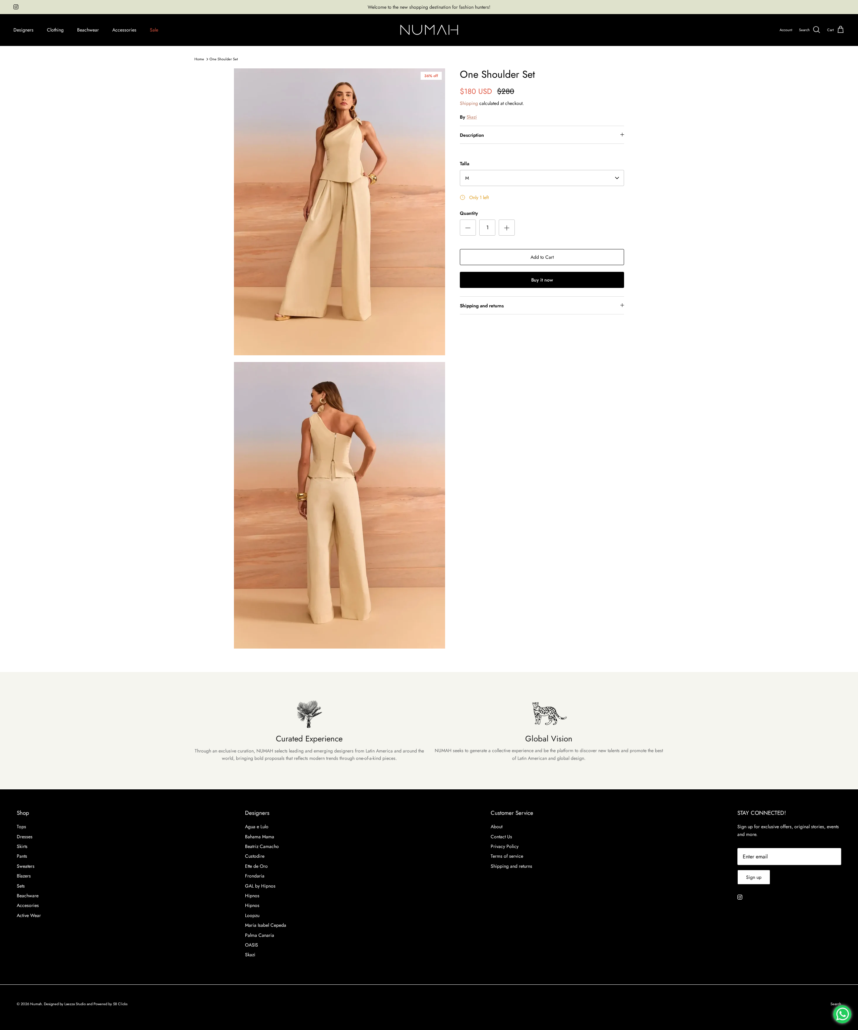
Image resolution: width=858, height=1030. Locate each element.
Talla (464, 164)
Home (199, 59)
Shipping (469, 103)
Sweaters (26, 866)
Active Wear (29, 915)
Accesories (28, 905)
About (496, 826)
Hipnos (252, 895)
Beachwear (88, 29)
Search (836, 1004)
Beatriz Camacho (262, 846)
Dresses (25, 836)
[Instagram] (15, 6)
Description (472, 135)
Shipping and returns (482, 305)
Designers (23, 29)
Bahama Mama (259, 836)
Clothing (55, 29)
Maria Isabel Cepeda (265, 925)
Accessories (124, 29)
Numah (36, 1004)
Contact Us (501, 836)
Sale (154, 29)
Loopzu (252, 915)
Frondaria (254, 875)
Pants (22, 856)
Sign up (753, 877)
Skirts (22, 846)
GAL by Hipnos (260, 886)
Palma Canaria (259, 935)
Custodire (254, 856)
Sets (21, 886)
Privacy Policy (504, 846)
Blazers (24, 875)
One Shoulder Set (223, 59)
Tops (21, 826)
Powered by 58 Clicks (110, 1004)
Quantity (469, 213)
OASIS (251, 945)
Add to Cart (542, 257)
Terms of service (507, 856)
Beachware (28, 895)
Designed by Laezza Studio (65, 1004)
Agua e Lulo (256, 826)
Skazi (472, 117)
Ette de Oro (256, 866)
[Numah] (429, 30)
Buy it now (542, 280)
